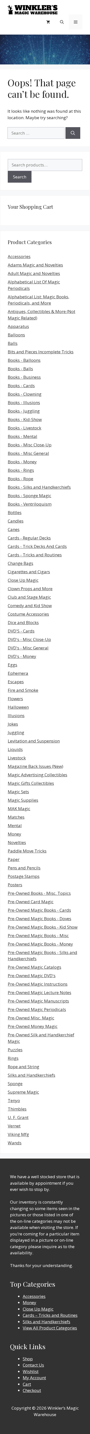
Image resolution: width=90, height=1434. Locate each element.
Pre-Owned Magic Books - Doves (39, 918)
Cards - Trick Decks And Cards (37, 546)
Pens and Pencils (24, 868)
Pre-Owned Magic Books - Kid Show (43, 927)
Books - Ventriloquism (30, 504)
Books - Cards (21, 385)
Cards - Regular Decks (29, 538)
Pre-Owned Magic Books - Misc (38, 935)
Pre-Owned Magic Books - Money (40, 944)
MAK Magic (19, 808)
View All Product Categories (50, 1328)
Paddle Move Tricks (27, 851)
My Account (34, 1378)
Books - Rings (21, 470)
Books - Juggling (24, 411)
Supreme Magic (23, 1092)
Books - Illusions (24, 402)
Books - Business (24, 377)
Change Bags (20, 563)
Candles (16, 521)
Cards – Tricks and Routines (50, 1315)
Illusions (16, 715)
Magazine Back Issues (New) (35, 766)
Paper (14, 859)
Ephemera (18, 673)
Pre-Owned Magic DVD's (32, 975)
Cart (27, 1384)
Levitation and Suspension (34, 741)
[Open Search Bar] (62, 21)
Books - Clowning (25, 394)
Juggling (16, 732)
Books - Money (22, 462)
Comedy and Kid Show (30, 605)
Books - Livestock (24, 428)
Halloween (18, 707)
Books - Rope (20, 478)
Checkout (32, 1390)
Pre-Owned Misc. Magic (31, 1018)
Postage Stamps (24, 876)
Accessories (19, 256)
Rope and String (23, 1066)
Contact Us (33, 1365)
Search (19, 177)
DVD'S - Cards (21, 631)
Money (14, 834)
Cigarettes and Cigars (29, 572)
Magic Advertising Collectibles (37, 775)
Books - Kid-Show (25, 419)
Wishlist (30, 1371)
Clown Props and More (30, 588)
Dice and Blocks (23, 622)
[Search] (73, 133)
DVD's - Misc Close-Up (29, 639)
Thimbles (17, 1109)
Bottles (15, 512)
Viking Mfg (18, 1134)
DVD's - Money (22, 656)
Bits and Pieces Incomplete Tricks (41, 352)
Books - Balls (20, 369)
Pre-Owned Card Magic (31, 901)
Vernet (14, 1126)
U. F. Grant (18, 1117)
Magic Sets (18, 792)
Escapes (16, 682)
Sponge (15, 1083)
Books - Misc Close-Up (30, 445)
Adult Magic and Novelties (34, 273)
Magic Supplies (23, 800)
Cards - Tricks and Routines (35, 555)
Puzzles (15, 1050)
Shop (28, 1359)
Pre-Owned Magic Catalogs (34, 967)
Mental (15, 825)
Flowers (15, 698)
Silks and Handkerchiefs (31, 1075)
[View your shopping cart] (48, 21)
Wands (15, 1143)
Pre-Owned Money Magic (33, 1026)
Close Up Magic (23, 580)
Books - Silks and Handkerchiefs (39, 487)
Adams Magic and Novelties (35, 265)
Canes (14, 529)
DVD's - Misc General (28, 648)
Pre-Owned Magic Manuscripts (38, 1001)
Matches (16, 817)
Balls (13, 343)
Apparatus (18, 326)
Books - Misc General (28, 453)
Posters (15, 885)
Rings (13, 1058)
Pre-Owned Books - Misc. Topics (39, 893)
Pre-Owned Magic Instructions (38, 984)
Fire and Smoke (23, 690)
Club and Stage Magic (29, 597)
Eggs (12, 665)
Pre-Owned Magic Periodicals (37, 1009)
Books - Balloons (24, 360)
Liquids (15, 749)
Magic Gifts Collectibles (31, 783)
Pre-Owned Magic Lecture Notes (39, 992)
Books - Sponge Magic (29, 495)
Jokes (13, 724)
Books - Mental (22, 436)
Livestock (17, 758)
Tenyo (14, 1100)
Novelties (17, 842)
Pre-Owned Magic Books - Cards (39, 910)
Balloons (16, 335)
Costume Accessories (28, 614)
